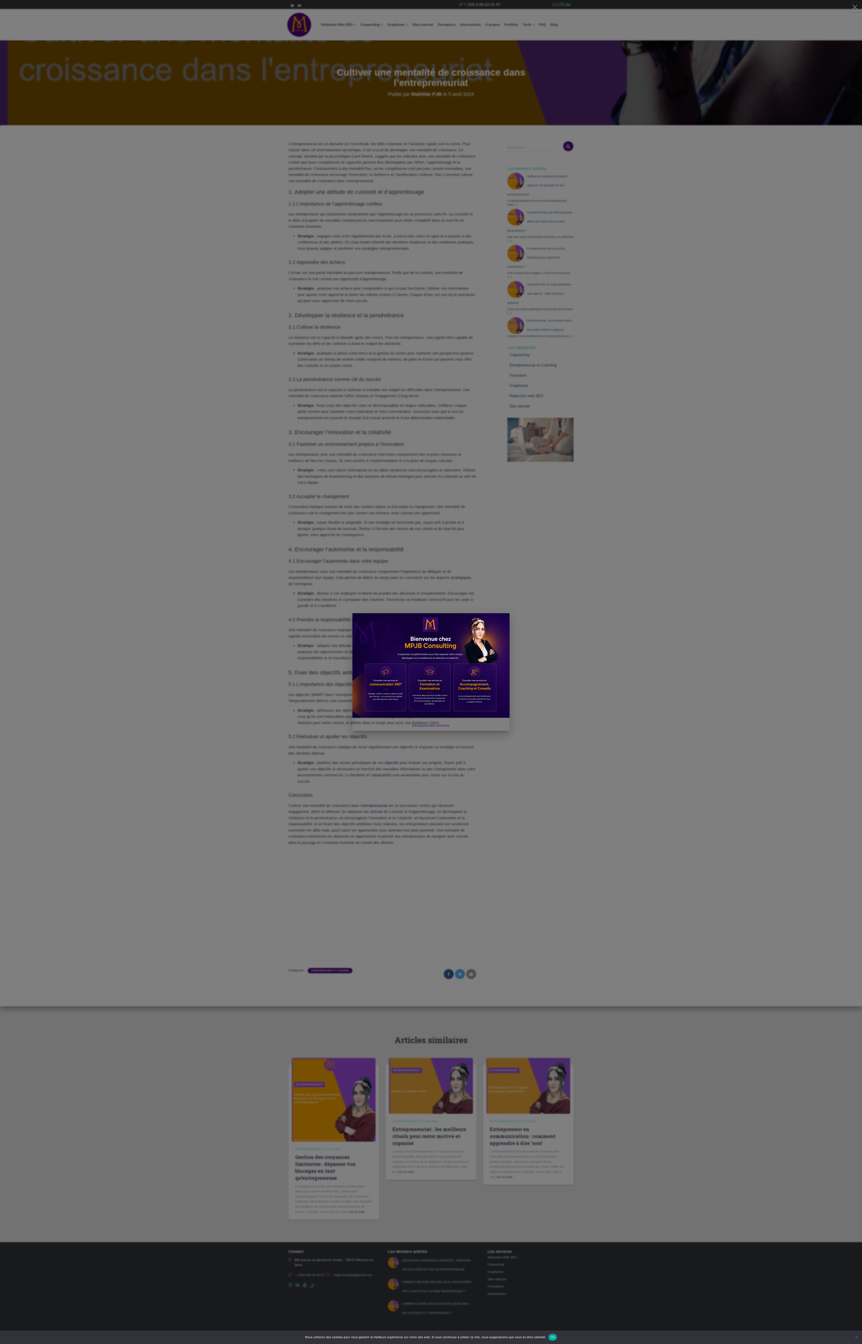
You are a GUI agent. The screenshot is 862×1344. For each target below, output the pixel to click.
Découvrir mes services (431, 725)
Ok (553, 1337)
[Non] (856, 1337)
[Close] (855, 7)
